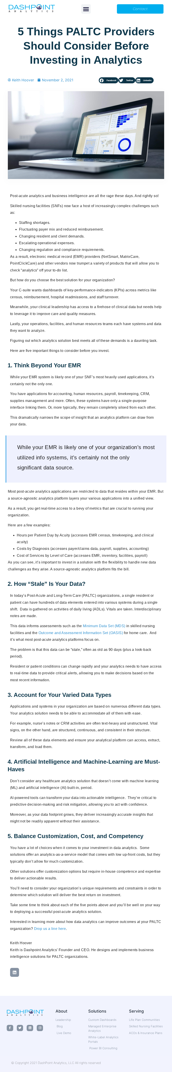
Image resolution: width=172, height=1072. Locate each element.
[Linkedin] (14, 972)
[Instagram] (40, 1028)
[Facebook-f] (10, 1028)
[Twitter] (20, 1028)
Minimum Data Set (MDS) (104, 626)
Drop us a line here (50, 929)
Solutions (97, 1011)
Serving (136, 1011)
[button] (86, 9)
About (61, 1011)
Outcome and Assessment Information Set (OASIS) (81, 633)
